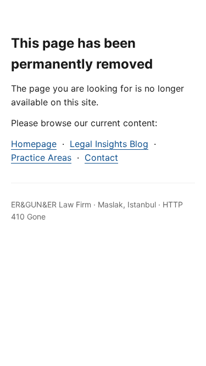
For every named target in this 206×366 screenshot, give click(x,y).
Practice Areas (41, 157)
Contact (101, 157)
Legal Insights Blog (109, 143)
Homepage (34, 143)
